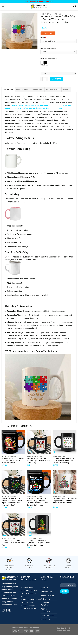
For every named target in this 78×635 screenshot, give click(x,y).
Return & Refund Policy (47, 597)
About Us (44, 588)
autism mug (10, 108)
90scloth (15, 627)
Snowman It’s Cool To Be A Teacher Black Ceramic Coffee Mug (13, 543)
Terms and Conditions (45, 603)
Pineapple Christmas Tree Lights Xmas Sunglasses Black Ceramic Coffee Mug (38, 543)
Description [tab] (8, 89)
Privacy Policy (46, 592)
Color (42, 58)
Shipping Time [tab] (37, 89)
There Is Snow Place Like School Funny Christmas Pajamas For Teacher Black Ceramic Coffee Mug (37, 501)
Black (45, 65)
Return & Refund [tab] (52, 89)
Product (43, 37)
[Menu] (3, 6)
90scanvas (24, 627)
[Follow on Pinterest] (9, 610)
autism (15, 105)
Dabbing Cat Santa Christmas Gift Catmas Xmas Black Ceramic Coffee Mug (13, 460)
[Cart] (74, 6)
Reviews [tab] (66, 89)
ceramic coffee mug (23, 108)
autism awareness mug (45, 105)
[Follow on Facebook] (3, 610)
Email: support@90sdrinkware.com (35, 599)
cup (55, 108)
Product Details (48, 33)
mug (60, 108)
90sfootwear (35, 627)
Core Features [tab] (22, 89)
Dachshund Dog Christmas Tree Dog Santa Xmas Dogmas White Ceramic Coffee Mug (64, 500)
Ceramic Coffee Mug (53, 14)
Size (42, 48)
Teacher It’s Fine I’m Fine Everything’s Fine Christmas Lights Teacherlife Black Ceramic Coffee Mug (12, 501)
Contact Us (45, 619)
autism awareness (26, 105)
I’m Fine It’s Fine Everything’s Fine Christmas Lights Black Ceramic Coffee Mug (63, 460)
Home (42, 14)
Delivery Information (45, 610)
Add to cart (56, 79)
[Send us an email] (6, 610)
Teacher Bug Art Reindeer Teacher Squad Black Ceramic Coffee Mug (38, 460)
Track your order (47, 615)
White (42, 65)
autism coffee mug (63, 105)
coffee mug (48, 108)
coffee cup (37, 108)
